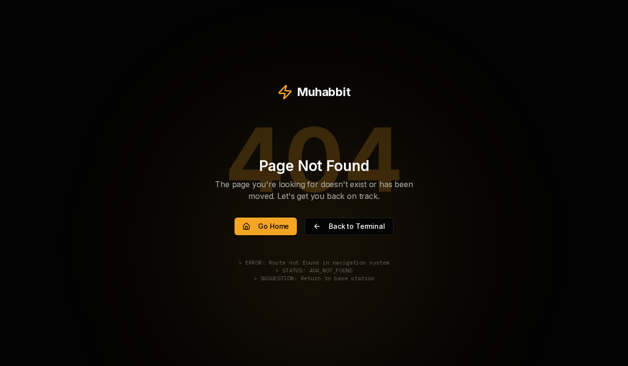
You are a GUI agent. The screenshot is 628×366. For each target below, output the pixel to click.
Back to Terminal (357, 226)
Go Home (273, 226)
